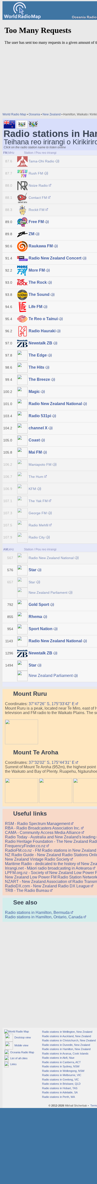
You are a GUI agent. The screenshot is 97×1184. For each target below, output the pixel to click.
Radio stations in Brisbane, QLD (61, 1083)
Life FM (35, 307)
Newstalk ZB (40, 343)
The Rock (38, 282)
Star (32, 570)
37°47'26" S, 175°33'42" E (52, 704)
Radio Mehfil (38, 525)
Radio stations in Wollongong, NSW (62, 1070)
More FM (37, 270)
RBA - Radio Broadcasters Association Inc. (43, 828)
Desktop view (22, 1037)
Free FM (36, 222)
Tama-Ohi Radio (41, 161)
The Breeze (39, 379)
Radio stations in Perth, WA (58, 1096)
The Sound (39, 294)
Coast (34, 440)
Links (13, 1064)
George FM (38, 513)
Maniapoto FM (40, 464)
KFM (32, 489)
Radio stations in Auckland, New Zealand (66, 1036)
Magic (34, 391)
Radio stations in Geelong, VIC (60, 1079)
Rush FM (36, 173)
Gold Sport (39, 604)
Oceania (34, 114)
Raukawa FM (41, 246)
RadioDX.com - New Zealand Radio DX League (48, 886)
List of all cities (18, 1058)
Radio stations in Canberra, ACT (61, 1062)
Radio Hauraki (42, 331)
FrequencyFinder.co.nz (26, 846)
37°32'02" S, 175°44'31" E (52, 762)
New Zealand (52, 114)
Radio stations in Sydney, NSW (60, 1066)
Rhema (35, 617)
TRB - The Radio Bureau (27, 890)
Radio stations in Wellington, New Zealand (66, 1031)
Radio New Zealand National (55, 404)
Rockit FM (37, 210)
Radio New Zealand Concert (55, 258)
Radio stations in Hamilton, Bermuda (38, 912)
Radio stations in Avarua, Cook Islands (65, 1053)
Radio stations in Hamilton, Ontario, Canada (44, 917)
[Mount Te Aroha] (21, 801)
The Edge (38, 355)
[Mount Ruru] (21, 743)
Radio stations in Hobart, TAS (59, 1088)
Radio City (37, 537)
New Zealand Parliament (48, 592)
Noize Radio (38, 185)
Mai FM (35, 452)
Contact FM (38, 198)
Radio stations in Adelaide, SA (59, 1092)
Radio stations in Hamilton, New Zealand (66, 1049)
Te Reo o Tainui (43, 319)
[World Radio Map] (22, 18)
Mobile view (20, 1045)
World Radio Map (14, 114)
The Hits (36, 367)
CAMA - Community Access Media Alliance (43, 832)
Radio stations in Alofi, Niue (57, 1057)
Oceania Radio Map (21, 1052)
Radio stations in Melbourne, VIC (61, 1075)
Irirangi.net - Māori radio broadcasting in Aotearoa (49, 868)
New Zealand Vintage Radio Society (37, 859)
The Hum (36, 477)
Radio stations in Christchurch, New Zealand (68, 1040)
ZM (31, 234)
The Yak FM (38, 501)
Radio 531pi (40, 416)
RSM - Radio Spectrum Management (38, 824)
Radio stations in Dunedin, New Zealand (65, 1044)
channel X (38, 428)
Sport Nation (40, 629)
